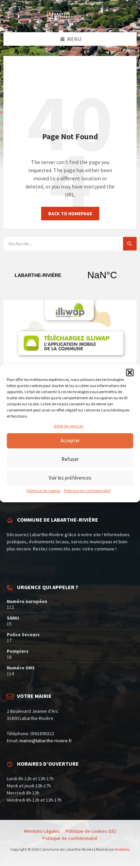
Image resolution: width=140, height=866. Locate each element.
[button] (129, 372)
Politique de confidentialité (87, 490)
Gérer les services (68, 425)
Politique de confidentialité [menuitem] (70, 838)
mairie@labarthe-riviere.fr (45, 741)
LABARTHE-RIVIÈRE (70, 275)
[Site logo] (70, 19)
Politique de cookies (43, 490)
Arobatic (122, 849)
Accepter (70, 440)
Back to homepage (70, 213)
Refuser (70, 459)
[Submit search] (130, 243)
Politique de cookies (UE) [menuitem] (91, 831)
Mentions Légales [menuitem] (42, 831)
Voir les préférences (70, 478)
